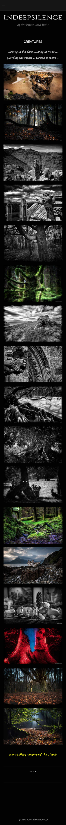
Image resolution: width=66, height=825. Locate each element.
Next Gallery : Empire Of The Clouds (33, 754)
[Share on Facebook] (28, 777)
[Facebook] (50, 5)
